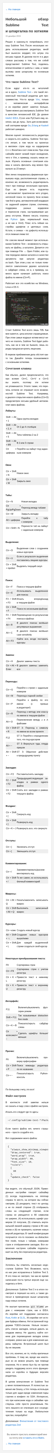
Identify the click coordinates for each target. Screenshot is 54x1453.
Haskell (44, 125)
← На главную (13, 9)
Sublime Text (24, 92)
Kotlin (14, 1318)
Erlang (35, 125)
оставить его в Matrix (33, 1438)
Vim (38, 99)
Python (14, 219)
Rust (8, 1318)
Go (29, 125)
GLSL (22, 1318)
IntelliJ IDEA (12, 118)
